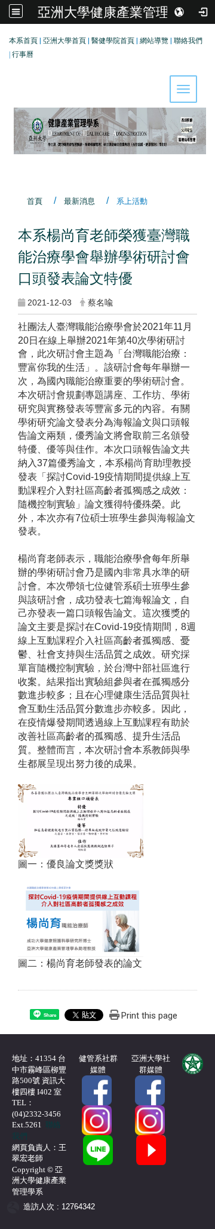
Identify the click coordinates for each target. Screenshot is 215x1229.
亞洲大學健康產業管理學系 (116, 12)
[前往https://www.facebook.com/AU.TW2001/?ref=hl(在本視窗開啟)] (150, 1090)
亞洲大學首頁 (64, 40)
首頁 (34, 201)
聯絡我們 (188, 40)
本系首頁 (23, 40)
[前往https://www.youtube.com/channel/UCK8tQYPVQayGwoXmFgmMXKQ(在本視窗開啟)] (151, 1149)
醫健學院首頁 (112, 40)
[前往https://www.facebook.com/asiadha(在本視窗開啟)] (97, 1090)
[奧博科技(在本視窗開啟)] (15, 1206)
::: (4, 38)
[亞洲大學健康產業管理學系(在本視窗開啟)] (107, 94)
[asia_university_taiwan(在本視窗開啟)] (150, 1119)
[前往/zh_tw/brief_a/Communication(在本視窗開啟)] (98, 1149)
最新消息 (79, 201)
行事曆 (22, 54)
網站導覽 (154, 40)
